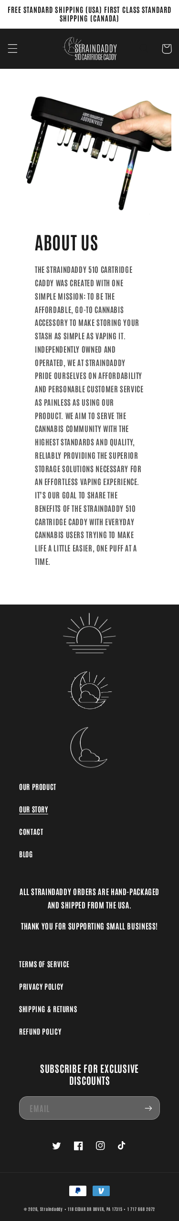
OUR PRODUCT (37, 786)
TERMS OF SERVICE (44, 963)
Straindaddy (51, 1208)
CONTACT (31, 831)
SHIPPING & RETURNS (48, 1008)
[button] (12, 49)
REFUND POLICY (40, 1031)
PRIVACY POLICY (41, 986)
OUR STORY (33, 808)
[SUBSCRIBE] (148, 1108)
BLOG (26, 853)
